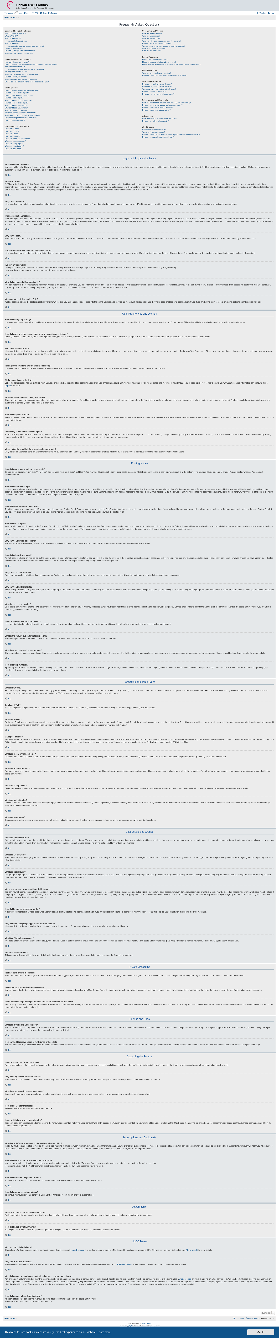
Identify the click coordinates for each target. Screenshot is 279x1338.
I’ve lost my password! (14, 48)
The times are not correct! (15, 67)
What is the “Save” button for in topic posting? (23, 115)
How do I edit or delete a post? (17, 93)
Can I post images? (12, 136)
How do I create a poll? (14, 98)
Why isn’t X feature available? (153, 132)
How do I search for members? (154, 91)
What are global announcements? (18, 139)
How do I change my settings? (17, 62)
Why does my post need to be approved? (21, 118)
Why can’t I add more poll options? (18, 100)
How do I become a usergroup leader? (157, 43)
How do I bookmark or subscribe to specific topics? (162, 105)
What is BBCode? (12, 129)
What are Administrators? (152, 33)
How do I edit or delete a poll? (16, 103)
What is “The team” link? (151, 51)
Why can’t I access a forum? (16, 105)
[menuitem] (8, 13)
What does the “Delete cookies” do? (19, 53)
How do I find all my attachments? (155, 121)
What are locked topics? (14, 146)
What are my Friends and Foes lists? (156, 73)
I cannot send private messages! (155, 59)
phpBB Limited (78, 1250)
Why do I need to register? (15, 33)
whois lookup (185, 1279)
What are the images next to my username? (22, 74)
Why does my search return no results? (157, 86)
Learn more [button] (104, 1332)
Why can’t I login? (12, 43)
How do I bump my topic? (15, 120)
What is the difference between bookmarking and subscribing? (166, 102)
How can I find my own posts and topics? (158, 94)
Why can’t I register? (13, 38)
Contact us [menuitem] (240, 1319)
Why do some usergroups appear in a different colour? (163, 46)
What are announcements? (15, 141)
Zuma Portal (146, 1323)
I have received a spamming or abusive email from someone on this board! (171, 64)
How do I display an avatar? (16, 77)
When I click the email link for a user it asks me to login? (27, 82)
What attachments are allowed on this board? (159, 118)
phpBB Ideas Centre (123, 1264)
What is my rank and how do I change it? (21, 79)
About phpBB (192, 1250)
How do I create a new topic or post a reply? (22, 90)
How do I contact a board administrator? (158, 137)
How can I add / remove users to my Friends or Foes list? (164, 75)
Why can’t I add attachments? (16, 108)
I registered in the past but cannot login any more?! (25, 46)
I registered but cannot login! (16, 41)
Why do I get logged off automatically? (20, 51)
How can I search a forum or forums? (157, 84)
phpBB (8, 386)
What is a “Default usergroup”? (154, 48)
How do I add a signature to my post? (19, 95)
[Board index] (10, 5)
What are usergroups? (151, 38)
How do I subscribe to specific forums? (157, 107)
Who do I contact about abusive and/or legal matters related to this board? (171, 134)
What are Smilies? (12, 134)
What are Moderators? (151, 36)
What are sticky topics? (14, 144)
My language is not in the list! (16, 72)
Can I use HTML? (12, 131)
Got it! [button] (260, 1332)
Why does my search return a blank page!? (159, 89)
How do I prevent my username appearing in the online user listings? (31, 64)
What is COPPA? (11, 36)
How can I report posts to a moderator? (20, 113)
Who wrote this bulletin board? (154, 129)
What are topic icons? (13, 149)
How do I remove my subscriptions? (156, 110)
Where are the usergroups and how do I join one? (161, 41)
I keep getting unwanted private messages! (159, 62)
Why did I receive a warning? (16, 110)
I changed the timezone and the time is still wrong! (24, 69)
